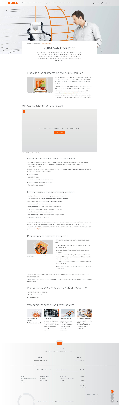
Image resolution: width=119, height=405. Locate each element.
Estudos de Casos (43, 378)
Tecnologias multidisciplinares (33, 43)
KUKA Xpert (62, 380)
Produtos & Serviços (25, 3)
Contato (22, 380)
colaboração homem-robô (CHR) (69, 93)
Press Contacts (23, 382)
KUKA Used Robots (43, 380)
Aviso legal (51, 401)
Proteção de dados (58, 401)
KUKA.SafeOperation (46, 43)
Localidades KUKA (83, 382)
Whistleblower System (84, 387)
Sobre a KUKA (82, 380)
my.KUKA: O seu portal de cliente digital (67, 378)
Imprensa (81, 383)
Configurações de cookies (69, 401)
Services (53, 3)
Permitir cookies (59, 132)
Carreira (81, 378)
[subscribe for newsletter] (82, 369)
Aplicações (46, 3)
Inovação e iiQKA (61, 3)
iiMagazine (82, 385)
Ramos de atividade (36, 3)
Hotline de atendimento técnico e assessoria (28, 378)
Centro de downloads (63, 382)
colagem (38, 229)
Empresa (70, 3)
